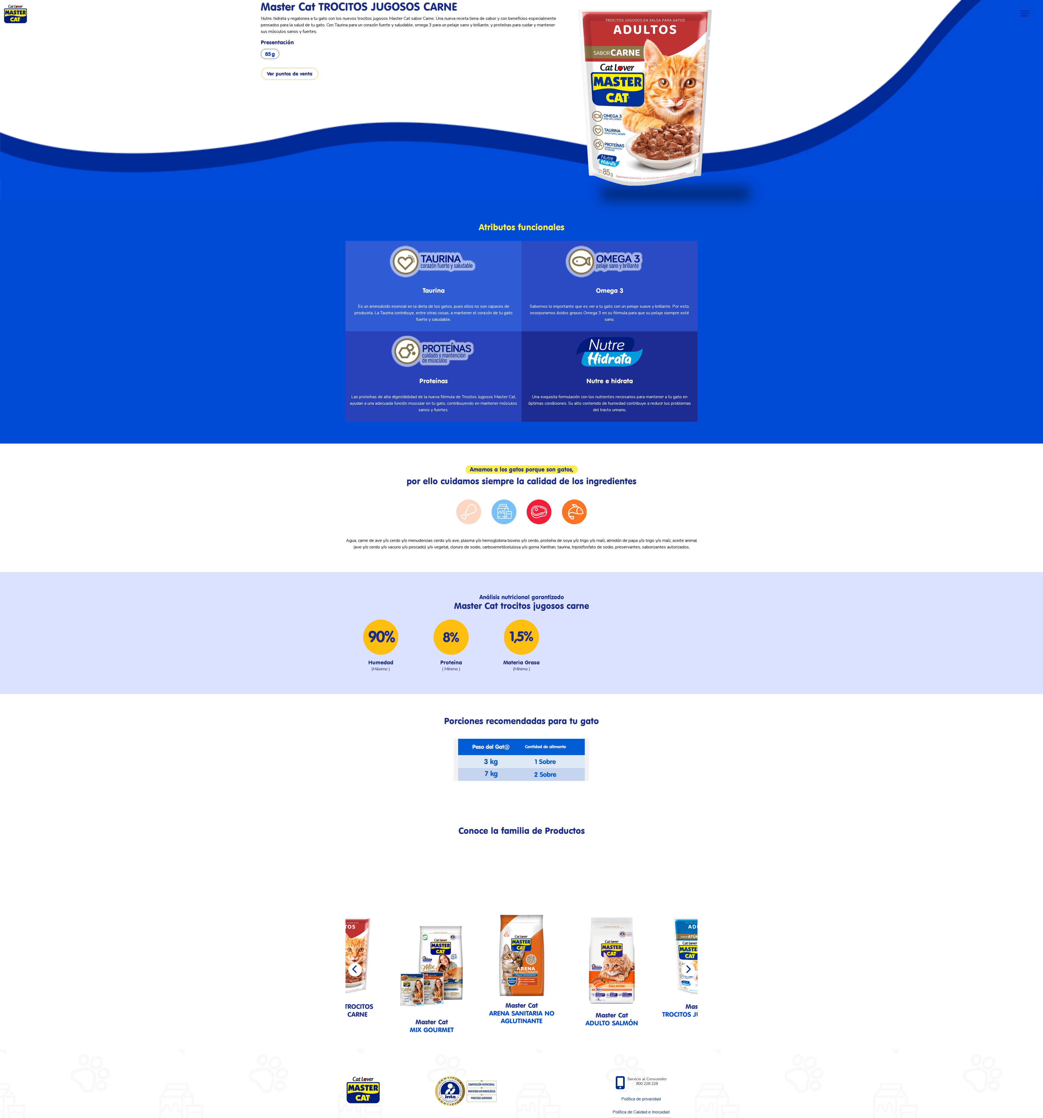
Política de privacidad (641, 1099)
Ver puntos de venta (289, 74)
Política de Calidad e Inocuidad (641, 1112)
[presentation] (355, 969)
